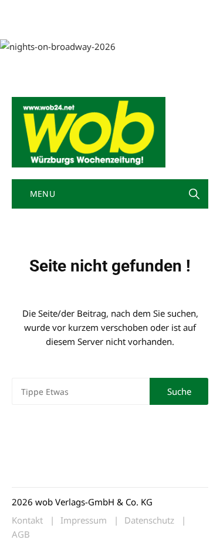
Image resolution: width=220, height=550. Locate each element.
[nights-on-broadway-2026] (58, 45)
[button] (194, 194)
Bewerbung (77, 25)
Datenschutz (149, 520)
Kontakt (145, 11)
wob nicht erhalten (93, 11)
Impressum (32, 25)
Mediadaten (33, 11)
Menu (41, 193)
